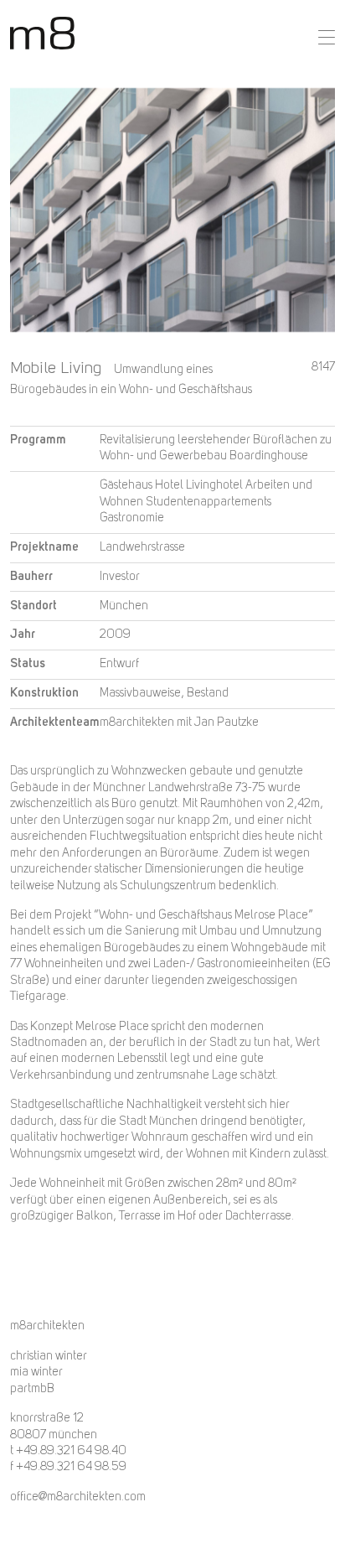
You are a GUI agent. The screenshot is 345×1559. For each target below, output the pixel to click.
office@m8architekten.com (78, 1497)
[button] (326, 37)
